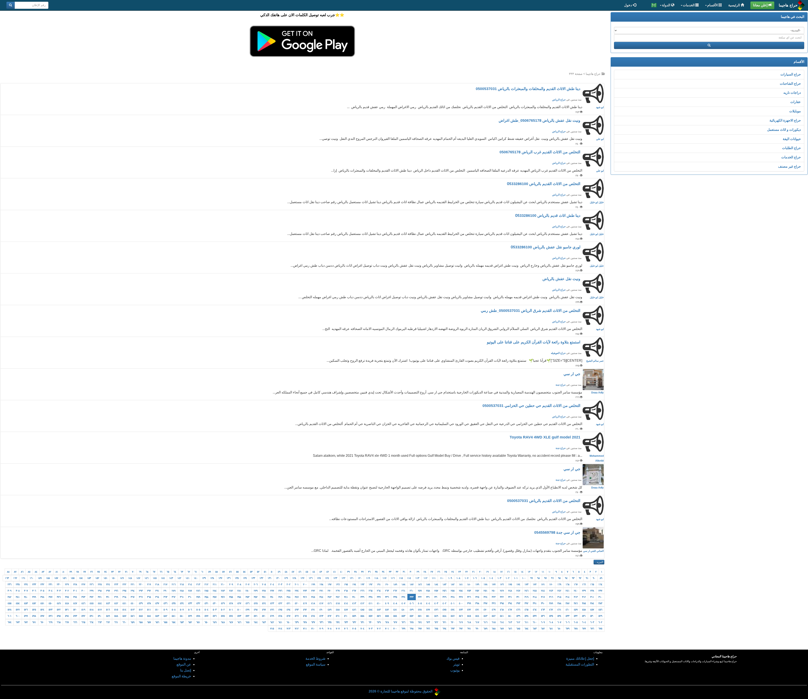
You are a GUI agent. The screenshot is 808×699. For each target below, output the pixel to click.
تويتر (456, 664)
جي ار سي (572, 374)
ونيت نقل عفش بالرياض (561, 279)
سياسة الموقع (315, 664)
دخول (628, 5)
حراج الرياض (559, 99)
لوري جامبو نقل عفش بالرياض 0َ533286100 (546, 247)
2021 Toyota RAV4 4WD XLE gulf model (545, 437)
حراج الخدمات (791, 157)
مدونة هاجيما (182, 658)
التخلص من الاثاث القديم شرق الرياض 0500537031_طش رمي (531, 310)
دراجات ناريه (792, 92)
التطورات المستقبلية (580, 664)
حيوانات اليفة (792, 139)
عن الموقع (184, 664)
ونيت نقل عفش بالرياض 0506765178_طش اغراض (540, 120)
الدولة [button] (666, 5)
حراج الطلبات (791, 148)
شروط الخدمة (315, 658)
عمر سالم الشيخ (595, 360)
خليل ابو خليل (597, 202)
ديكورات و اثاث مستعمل (784, 129)
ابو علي (600, 139)
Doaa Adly (597, 392)
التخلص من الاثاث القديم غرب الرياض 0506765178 (540, 152)
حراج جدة (561, 384)
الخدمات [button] (689, 5)
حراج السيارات (790, 74)
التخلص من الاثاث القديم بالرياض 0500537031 (544, 501)
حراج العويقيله (558, 353)
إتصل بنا (185, 670)
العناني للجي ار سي (593, 550)
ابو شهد (600, 107)
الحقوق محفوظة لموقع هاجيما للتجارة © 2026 (400, 691)
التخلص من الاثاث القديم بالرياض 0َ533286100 (544, 184)
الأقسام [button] (713, 5)
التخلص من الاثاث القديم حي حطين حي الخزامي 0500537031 (531, 406)
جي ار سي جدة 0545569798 (557, 532)
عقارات (795, 102)
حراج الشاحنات (790, 83)
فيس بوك (453, 658)
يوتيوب (455, 670)
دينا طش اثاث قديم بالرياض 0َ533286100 (548, 215)
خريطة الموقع (181, 676)
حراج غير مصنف (789, 166)
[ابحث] (10, 5)
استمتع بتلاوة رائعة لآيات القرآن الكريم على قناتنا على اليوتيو (534, 342)
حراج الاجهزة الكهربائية (785, 120)
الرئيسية (734, 5)
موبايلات (795, 111)
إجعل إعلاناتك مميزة (580, 658)
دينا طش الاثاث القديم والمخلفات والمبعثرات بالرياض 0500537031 (528, 89)
